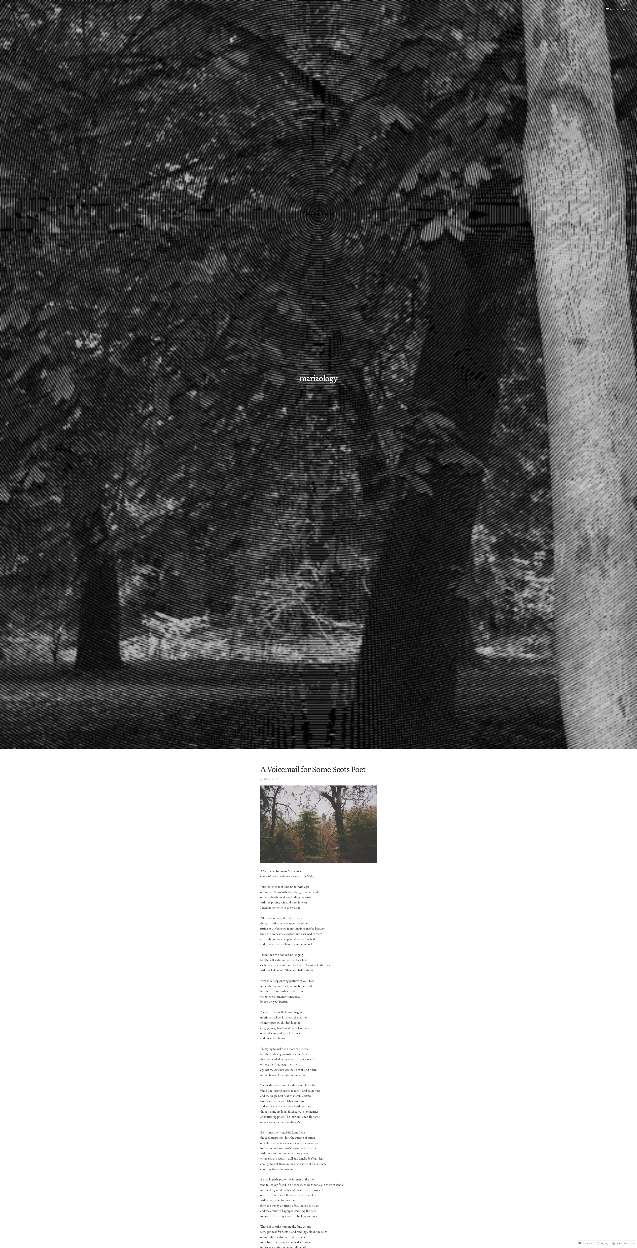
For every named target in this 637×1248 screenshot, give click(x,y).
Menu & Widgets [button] (619, 9)
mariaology (318, 379)
